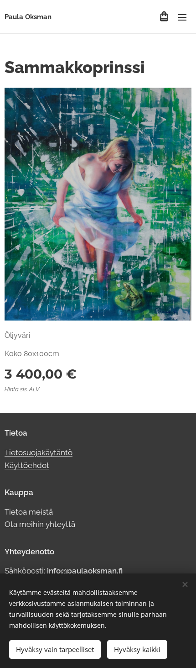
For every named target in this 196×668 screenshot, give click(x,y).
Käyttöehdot (27, 465)
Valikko (182, 17)
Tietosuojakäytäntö (38, 452)
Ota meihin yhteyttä (40, 524)
